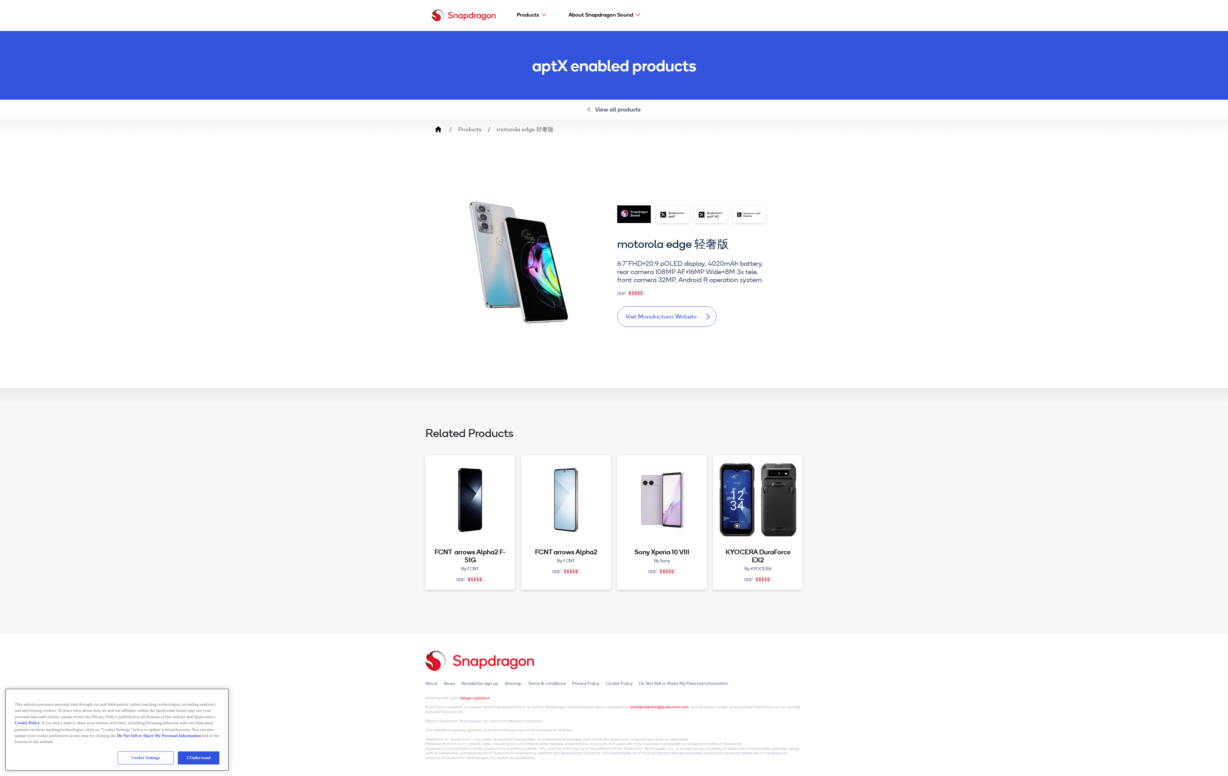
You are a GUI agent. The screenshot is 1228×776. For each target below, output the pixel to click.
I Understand (199, 757)
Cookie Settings (145, 757)
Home (438, 129)
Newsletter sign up (479, 683)
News (449, 683)
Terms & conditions (547, 683)
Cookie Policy (619, 683)
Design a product (474, 697)
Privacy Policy (585, 683)
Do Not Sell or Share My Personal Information (683, 683)
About (431, 683)
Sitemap (513, 683)
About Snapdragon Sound (601, 14)
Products (528, 14)
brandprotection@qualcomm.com (659, 706)
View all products (618, 109)
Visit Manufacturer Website (661, 316)
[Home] (463, 15)
